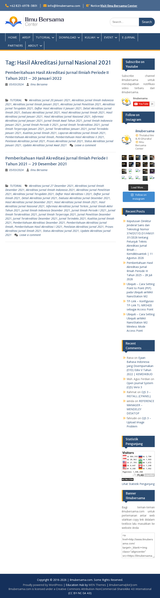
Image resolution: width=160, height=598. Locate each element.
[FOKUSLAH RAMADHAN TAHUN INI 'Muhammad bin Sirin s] (124, 157)
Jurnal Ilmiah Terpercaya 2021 (57, 214)
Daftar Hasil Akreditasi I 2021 (73, 194)
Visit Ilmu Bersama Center (118, 6)
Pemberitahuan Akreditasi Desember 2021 (39, 222)
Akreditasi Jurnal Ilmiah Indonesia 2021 (50, 190)
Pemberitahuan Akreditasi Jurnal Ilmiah (29, 137)
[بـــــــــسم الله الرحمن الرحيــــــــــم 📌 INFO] (152, 171)
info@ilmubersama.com (64, 6)
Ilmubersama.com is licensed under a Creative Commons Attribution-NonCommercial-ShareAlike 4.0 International (79, 589)
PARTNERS (15, 45)
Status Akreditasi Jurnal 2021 (61, 231)
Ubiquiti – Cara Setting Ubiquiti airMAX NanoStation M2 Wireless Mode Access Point (141, 322)
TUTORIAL (43, 37)
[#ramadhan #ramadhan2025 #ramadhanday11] (138, 157)
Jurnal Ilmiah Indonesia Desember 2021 (45, 210)
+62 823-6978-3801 (23, 6)
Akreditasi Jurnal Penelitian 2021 (80, 104)
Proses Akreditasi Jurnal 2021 (65, 141)
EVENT (108, 37)
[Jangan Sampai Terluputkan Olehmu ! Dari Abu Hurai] (131, 164)
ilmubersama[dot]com (123, 585)
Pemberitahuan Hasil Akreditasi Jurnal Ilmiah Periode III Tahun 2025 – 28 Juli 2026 (140, 271)
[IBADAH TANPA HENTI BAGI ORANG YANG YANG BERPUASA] (152, 157)
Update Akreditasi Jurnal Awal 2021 (45, 145)
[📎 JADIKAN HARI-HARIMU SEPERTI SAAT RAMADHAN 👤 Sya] (131, 171)
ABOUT (33, 45)
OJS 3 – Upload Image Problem (139, 422)
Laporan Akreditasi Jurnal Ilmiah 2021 (81, 133)
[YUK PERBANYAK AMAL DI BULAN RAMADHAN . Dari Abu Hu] (138, 171)
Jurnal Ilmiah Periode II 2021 (40, 125)
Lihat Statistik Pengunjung (138, 484)
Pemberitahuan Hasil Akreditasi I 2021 (38, 227)
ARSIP (26, 37)
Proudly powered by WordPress (43, 585)
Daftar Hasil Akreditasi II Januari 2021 (58, 108)
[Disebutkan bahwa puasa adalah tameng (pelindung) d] (145, 157)
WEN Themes (97, 585)
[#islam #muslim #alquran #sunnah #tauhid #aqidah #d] (145, 178)
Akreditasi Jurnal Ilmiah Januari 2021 (36, 104)
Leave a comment (85, 145)
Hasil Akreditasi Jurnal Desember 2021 (29, 202)
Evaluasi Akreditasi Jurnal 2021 (41, 112)
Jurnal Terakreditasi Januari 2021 (66, 129)
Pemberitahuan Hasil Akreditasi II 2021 (80, 137)
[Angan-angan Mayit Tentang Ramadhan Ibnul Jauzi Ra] (152, 164)
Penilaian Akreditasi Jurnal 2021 (25, 141)
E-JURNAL (128, 37)
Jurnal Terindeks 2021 (72, 218)
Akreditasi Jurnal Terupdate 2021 (33, 194)
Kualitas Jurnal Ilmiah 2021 (40, 133)
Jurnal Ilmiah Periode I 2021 (89, 210)
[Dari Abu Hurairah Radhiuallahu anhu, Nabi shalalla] (138, 164)
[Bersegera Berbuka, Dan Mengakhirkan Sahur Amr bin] (131, 157)
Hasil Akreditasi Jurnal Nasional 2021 (67, 116)
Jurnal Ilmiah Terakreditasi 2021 (80, 125)
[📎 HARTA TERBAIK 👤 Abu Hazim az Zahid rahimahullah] (145, 171)
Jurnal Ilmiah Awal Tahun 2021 (63, 120)
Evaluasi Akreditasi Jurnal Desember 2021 (84, 198)
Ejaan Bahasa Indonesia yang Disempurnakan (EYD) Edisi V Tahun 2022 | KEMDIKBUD (140, 366)
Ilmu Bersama (38, 84)
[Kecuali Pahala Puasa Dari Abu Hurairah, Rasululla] (145, 164)
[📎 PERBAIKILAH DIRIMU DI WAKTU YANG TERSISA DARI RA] (124, 171)
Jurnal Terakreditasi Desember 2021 (35, 218)
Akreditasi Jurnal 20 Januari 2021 (49, 100)
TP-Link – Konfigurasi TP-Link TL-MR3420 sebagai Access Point (140, 305)
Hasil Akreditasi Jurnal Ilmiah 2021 (83, 112)
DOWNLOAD (67, 37)
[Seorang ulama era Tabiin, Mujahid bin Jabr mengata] (124, 164)
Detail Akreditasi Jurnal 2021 (39, 198)
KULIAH (90, 37)
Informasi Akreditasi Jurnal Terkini (67, 206)
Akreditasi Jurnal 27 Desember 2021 (51, 186)
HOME (12, 37)
